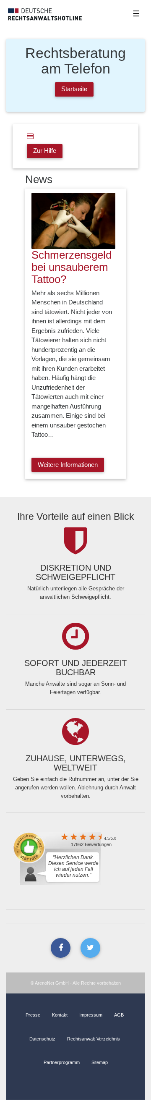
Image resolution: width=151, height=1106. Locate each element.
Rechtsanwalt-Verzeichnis (93, 1038)
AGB (119, 1014)
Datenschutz (42, 1038)
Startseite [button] (74, 88)
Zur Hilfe (44, 150)
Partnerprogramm (62, 1062)
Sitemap (99, 1062)
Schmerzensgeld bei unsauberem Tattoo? (71, 267)
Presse (33, 1014)
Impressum (90, 1014)
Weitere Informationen (68, 464)
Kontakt (60, 1014)
